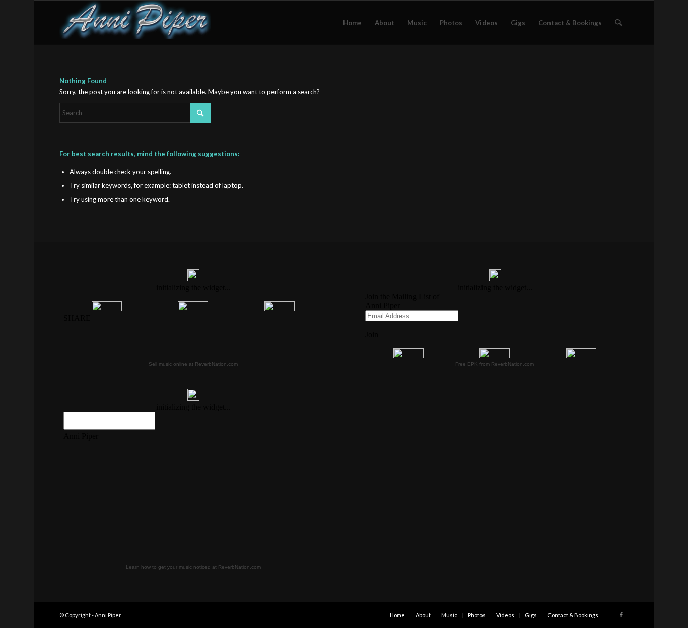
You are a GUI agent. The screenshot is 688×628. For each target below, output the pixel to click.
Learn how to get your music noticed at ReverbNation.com (193, 567)
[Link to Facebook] (621, 614)
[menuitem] (352, 23)
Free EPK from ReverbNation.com (494, 364)
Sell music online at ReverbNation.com (193, 364)
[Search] (618, 23)
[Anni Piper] (135, 23)
